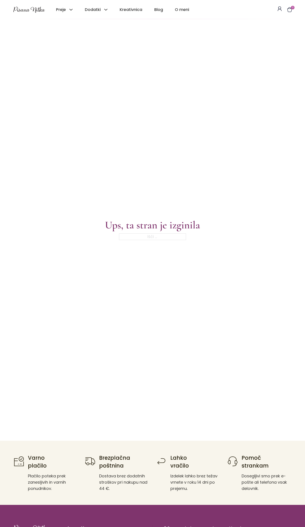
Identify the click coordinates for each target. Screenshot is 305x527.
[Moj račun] (280, 10)
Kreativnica (131, 9)
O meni (182, 9)
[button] (290, 10)
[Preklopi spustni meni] (71, 10)
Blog (158, 9)
